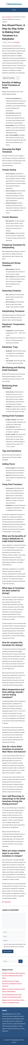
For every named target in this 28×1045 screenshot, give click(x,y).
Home (3, 16)
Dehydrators (8, 16)
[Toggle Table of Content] (17, 78)
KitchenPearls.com (7, 1014)
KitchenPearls (16, 1040)
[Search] (20, 961)
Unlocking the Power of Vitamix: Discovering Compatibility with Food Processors (12, 983)
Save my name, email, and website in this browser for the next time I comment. (15, 945)
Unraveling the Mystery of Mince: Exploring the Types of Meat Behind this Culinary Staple (13, 975)
